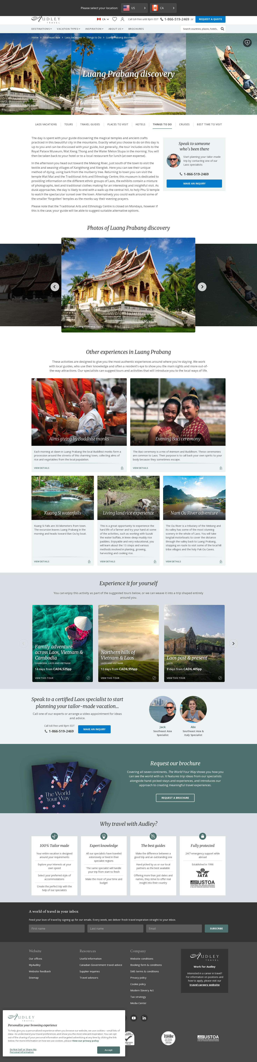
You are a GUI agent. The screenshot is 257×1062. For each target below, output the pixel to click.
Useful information (91, 958)
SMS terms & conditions (144, 971)
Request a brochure (175, 797)
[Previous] (23, 643)
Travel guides (90, 124)
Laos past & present (187, 658)
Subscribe (216, 928)
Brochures (136, 28)
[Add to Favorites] (247, 42)
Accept (109, 1050)
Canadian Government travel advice (101, 965)
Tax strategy (138, 996)
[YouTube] (133, 1018)
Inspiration (93, 28)
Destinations (40, 28)
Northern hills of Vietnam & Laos (118, 655)
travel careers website (205, 984)
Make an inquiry (194, 183)
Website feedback (40, 971)
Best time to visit (209, 124)
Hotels (140, 124)
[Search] (222, 29)
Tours (68, 124)
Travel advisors (89, 977)
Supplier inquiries (90, 971)
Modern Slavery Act (142, 990)
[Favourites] (114, 19)
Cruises (184, 124)
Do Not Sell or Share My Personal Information (23, 1051)
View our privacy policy (85, 1040)
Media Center (138, 1003)
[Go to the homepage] (45, 19)
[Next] (233, 643)
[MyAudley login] (122, 19)
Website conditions (141, 958)
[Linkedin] (144, 1018)
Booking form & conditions (146, 965)
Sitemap (34, 977)
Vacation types (67, 28)
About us (115, 28)
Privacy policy (138, 977)
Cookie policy (138, 984)
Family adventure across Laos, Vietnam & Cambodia (59, 652)
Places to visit (117, 124)
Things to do (162, 124)
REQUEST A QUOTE (210, 19)
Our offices (35, 958)
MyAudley (35, 965)
